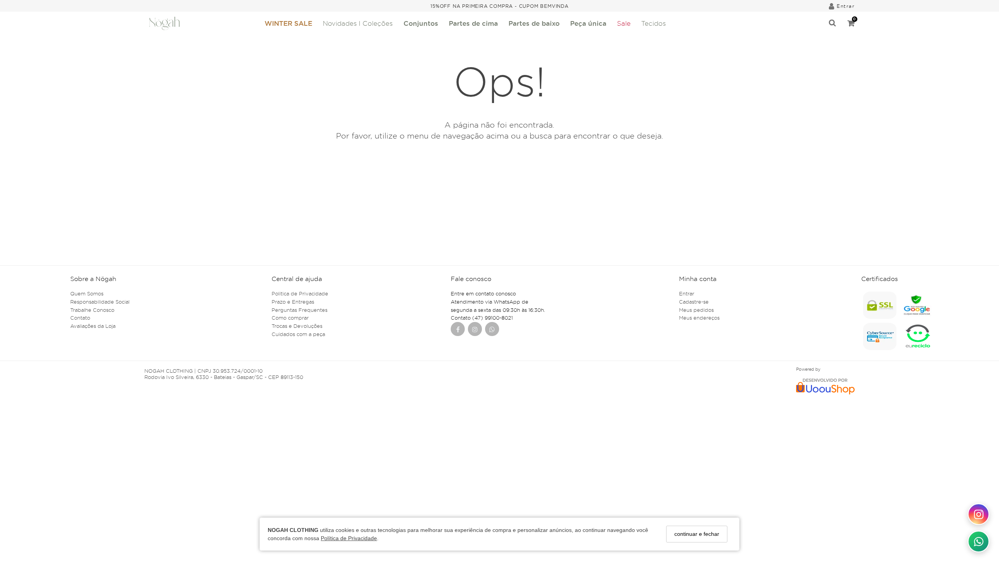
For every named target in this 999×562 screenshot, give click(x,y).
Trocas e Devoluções (297, 326)
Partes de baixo (534, 23)
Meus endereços (699, 317)
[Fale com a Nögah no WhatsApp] (978, 541)
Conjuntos (421, 23)
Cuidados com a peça (298, 334)
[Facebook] (458, 330)
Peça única (588, 23)
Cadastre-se (694, 301)
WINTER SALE (288, 23)
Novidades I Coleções (358, 23)
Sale (624, 23)
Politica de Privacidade (300, 293)
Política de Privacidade (349, 538)
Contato (80, 317)
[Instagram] (475, 330)
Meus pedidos (696, 310)
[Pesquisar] (832, 23)
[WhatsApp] (492, 330)
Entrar (686, 293)
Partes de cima (473, 23)
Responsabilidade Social (100, 301)
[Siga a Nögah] (978, 514)
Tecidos (653, 23)
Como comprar (290, 317)
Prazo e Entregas (293, 301)
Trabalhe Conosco (92, 310)
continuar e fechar (696, 534)
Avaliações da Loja (93, 326)
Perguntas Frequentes (299, 310)
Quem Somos (86, 293)
